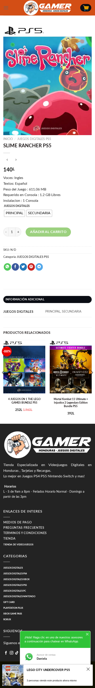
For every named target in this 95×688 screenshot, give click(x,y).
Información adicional (25, 299)
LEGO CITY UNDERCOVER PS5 (48, 670)
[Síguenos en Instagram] (11, 653)
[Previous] (3, 381)
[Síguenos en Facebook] (6, 653)
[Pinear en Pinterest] (31, 267)
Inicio (8, 139)
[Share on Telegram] (39, 267)
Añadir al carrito (48, 232)
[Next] (92, 381)
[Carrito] (85, 8)
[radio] (14, 213)
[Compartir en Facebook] (15, 267)
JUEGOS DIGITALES (17, 206)
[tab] (47, 299)
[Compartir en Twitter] (23, 267)
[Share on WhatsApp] (7, 267)
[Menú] (6, 7)
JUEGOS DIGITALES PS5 (34, 139)
